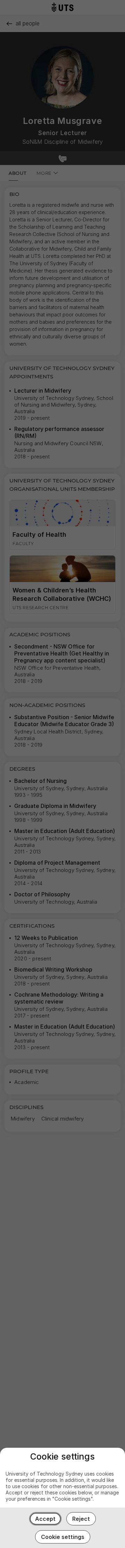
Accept (45, 1518)
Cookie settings (62, 1536)
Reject (81, 1518)
